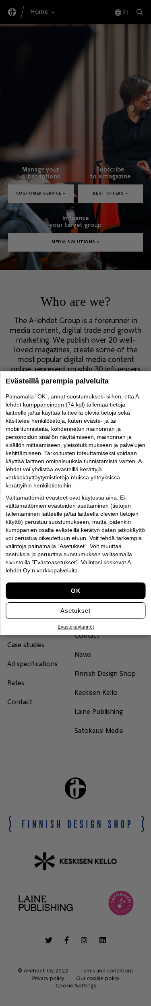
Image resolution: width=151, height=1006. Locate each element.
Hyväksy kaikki (75, 590)
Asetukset (75, 610)
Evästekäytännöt (76, 627)
